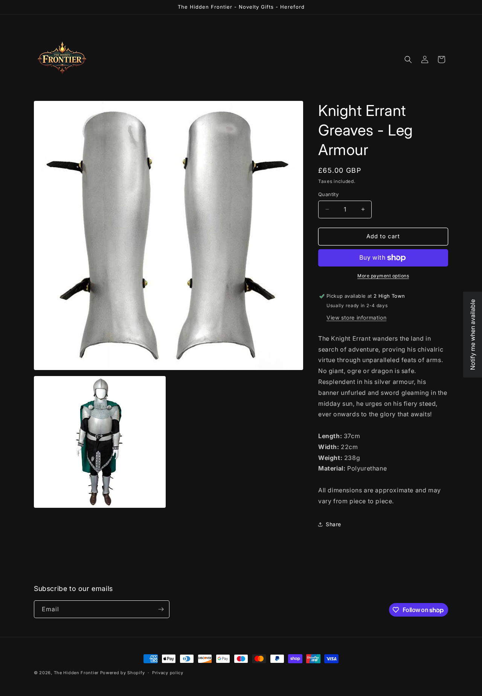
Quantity (328, 194)
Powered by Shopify (122, 672)
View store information (356, 317)
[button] (408, 59)
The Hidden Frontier (76, 672)
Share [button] (333, 524)
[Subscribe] (161, 609)
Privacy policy (167, 672)
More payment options (383, 276)
